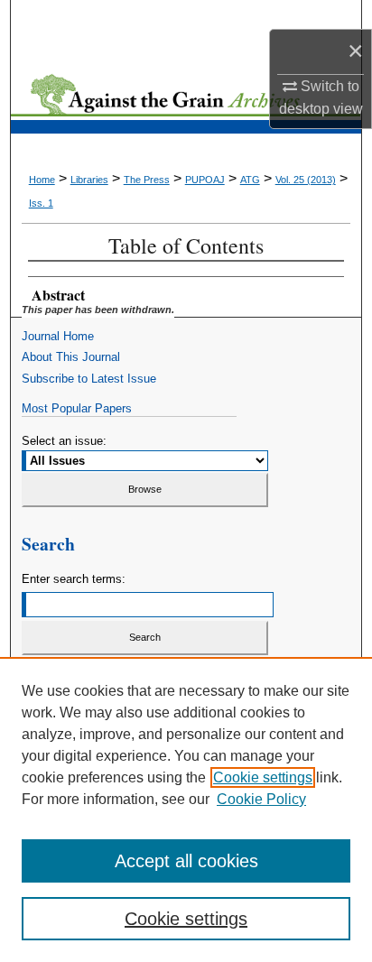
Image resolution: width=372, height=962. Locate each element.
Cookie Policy (261, 799)
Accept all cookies (186, 861)
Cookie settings (262, 777)
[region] (186, 809)
